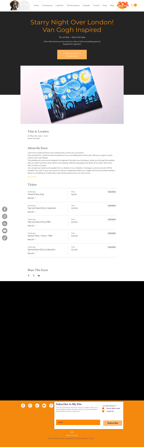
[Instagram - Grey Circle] (4, 216)
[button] (134, 5)
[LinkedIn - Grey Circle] (4, 223)
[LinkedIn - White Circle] (37, 406)
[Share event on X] (34, 275)
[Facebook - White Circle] (23, 406)
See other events (72, 56)
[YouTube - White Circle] (44, 406)
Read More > (32, 177)
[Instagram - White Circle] (30, 406)
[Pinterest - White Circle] (51, 406)
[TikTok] (4, 237)
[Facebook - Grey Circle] (4, 209)
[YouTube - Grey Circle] (4, 230)
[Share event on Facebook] (29, 275)
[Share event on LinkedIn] (39, 275)
